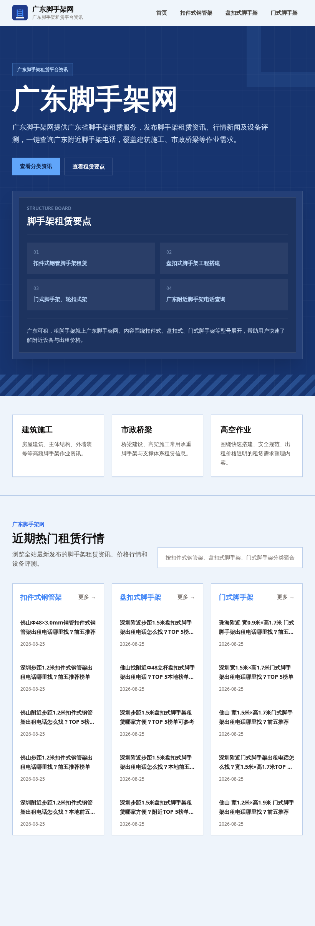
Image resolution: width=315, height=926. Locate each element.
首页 (161, 12)
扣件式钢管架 (196, 12)
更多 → (87, 596)
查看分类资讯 (36, 166)
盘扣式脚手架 (241, 12)
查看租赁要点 (89, 166)
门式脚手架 (284, 12)
